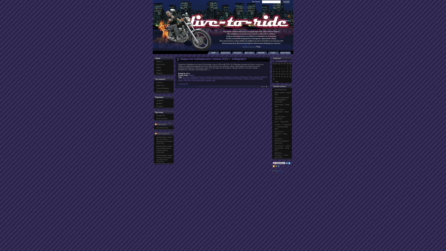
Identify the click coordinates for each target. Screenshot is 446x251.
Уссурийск (208, 80)
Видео (158, 67)
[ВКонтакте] (287, 163)
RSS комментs (163, 134)
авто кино (186, 77)
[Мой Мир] (276, 166)
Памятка (159, 73)
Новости (159, 61)
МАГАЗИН (261, 52)
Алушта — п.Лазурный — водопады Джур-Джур (283, 127)
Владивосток (228, 77)
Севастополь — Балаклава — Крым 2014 (282, 112)
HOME (213, 52)
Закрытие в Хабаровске (190, 79)
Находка (259, 79)
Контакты (159, 106)
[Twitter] (289, 163)
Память (273, 52)
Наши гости (160, 85)
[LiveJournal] (278, 166)
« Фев (276, 82)
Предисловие (225, 52)
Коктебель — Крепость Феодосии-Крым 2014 (282, 141)
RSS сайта (161, 125)
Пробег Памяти (285, 52)
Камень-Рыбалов (219, 79)
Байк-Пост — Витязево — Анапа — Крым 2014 (282, 155)
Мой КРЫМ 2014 (162, 128)
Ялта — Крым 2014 (281, 122)
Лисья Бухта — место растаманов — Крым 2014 (282, 148)
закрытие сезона (206, 79)
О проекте (160, 100)
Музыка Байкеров (162, 88)
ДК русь (237, 77)
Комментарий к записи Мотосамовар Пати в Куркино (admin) (164, 148)
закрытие (256, 77)
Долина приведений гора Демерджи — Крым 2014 (282, 100)
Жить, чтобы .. (249, 52)
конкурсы (246, 79)
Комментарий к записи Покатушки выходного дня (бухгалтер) (164, 157)
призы (180, 80)
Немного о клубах (162, 91)
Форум (158, 70)
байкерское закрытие (197, 77)
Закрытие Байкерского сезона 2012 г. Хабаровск (213, 59)
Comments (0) (183, 84)
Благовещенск (218, 77)
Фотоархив (237, 52)
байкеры (209, 77)
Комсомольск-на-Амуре (233, 79)
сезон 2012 (187, 80)
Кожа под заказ (161, 118)
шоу (214, 80)
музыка (253, 79)
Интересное (160, 115)
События (159, 82)
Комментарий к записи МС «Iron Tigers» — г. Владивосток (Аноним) (164, 139)
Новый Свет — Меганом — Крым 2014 (281, 134)
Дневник (159, 103)
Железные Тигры (246, 77)
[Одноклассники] (274, 166)
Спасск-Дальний (197, 80)
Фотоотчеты (160, 64)
